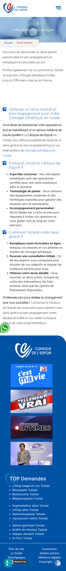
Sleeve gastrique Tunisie (28, 525)
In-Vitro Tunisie (22, 538)
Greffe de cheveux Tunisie (29, 529)
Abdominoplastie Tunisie (28, 514)
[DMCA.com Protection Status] (16, 561)
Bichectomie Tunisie (25, 494)
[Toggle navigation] (58, 8)
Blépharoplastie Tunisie (27, 498)
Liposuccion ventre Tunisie (30, 518)
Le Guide (16, 553)
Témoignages (16, 557)
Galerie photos (49, 553)
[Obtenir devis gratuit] (58, 562)
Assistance (49, 549)
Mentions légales (49, 557)
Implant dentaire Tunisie (28, 534)
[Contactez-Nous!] (8, 562)
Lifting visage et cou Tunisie (31, 485)
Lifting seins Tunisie (25, 510)
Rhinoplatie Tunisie (24, 490)
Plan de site (16, 549)
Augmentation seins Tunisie (30, 505)
